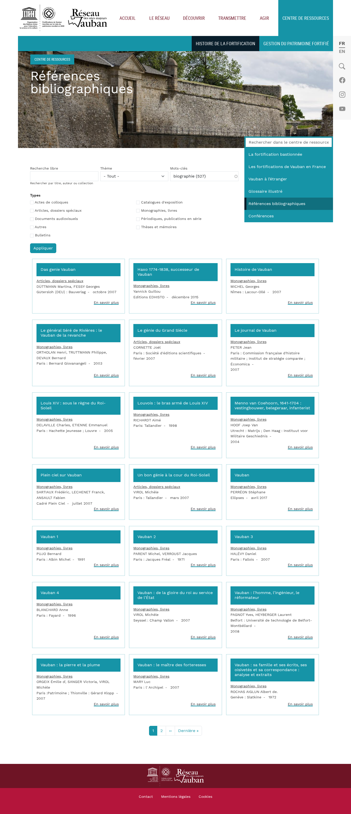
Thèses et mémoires (159, 227)
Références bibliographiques (276, 204)
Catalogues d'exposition (162, 202)
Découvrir (194, 18)
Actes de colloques (51, 202)
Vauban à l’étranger (267, 179)
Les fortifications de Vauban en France (287, 167)
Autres (40, 227)
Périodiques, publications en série (171, 219)
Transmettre (232, 18)
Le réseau (159, 18)
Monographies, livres (159, 210)
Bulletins (42, 235)
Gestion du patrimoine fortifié (296, 43)
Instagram (342, 94)
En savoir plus (106, 302)
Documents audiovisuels (56, 219)
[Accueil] (64, 18)
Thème (106, 168)
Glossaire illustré (265, 191)
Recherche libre (44, 168)
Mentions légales (175, 797)
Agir (264, 18)
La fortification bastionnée (275, 154)
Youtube (342, 109)
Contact (146, 797)
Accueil (127, 18)
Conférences (261, 216)
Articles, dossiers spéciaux (58, 210)
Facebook (342, 80)
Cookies (205, 797)
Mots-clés (178, 168)
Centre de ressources (305, 18)
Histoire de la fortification (225, 43)
